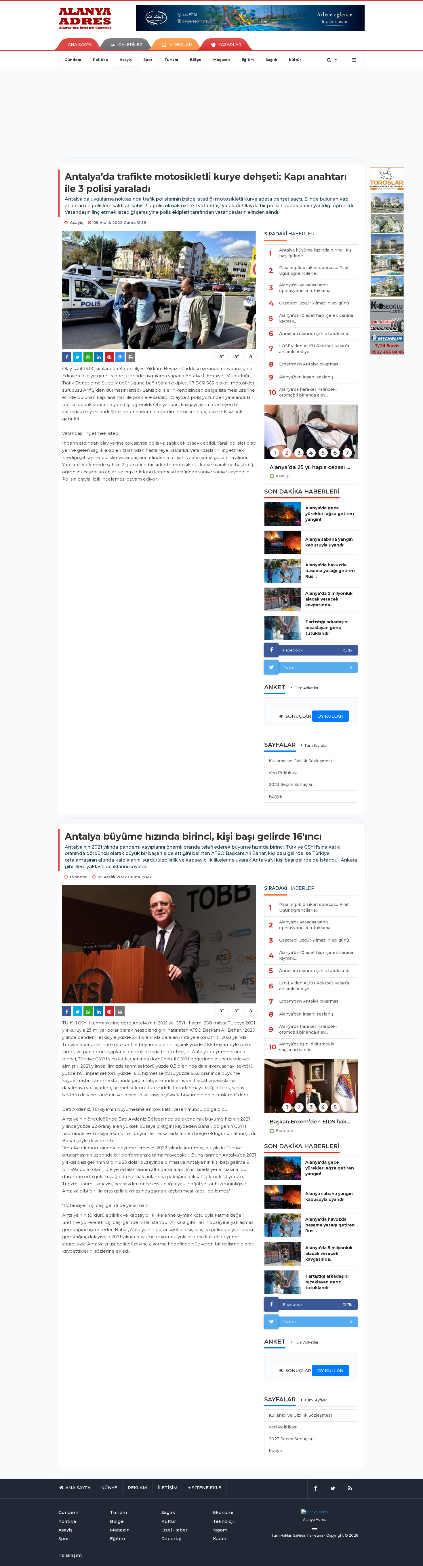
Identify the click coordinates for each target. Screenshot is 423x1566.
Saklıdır (299, 1535)
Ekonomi (285, 1130)
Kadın (219, 1538)
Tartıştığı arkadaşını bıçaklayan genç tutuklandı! (326, 627)
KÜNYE (109, 1487)
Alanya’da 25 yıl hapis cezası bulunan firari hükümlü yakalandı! (311, 467)
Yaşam (220, 1530)
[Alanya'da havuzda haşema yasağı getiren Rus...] (282, 571)
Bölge (195, 60)
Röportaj (171, 1538)
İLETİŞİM (168, 1487)
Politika (100, 60)
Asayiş (126, 60)
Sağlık (271, 60)
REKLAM (137, 1487)
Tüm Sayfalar (315, 745)
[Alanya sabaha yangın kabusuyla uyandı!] (282, 542)
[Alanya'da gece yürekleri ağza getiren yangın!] (282, 514)
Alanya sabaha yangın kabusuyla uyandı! (329, 542)
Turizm (171, 60)
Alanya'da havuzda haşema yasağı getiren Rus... (330, 570)
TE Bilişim (70, 1555)
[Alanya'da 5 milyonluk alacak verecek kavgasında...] (282, 599)
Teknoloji (223, 1521)
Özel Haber (174, 1530)
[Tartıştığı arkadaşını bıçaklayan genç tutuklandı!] (282, 628)
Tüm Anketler (306, 688)
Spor (148, 60)
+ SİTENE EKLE (204, 1487)
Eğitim (248, 60)
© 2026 (351, 1535)
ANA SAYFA (80, 44)
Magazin (221, 60)
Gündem (72, 60)
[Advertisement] (211, 111)
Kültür (295, 60)
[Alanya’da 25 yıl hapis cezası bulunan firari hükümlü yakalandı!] (311, 435)
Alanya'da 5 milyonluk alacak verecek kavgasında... (328, 599)
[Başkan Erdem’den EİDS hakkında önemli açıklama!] (311, 1090)
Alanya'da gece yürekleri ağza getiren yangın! (329, 513)
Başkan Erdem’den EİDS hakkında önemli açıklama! (311, 1122)
